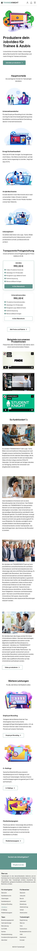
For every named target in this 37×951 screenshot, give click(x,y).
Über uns (22, 923)
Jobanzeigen (4, 898)
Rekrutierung (5, 926)
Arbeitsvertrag (24, 907)
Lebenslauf (23, 901)
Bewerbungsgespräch (7, 920)
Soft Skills (4, 928)
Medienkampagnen (6, 912)
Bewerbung (23, 904)
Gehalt (22, 910)
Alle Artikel (4, 940)
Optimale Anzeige (6, 923)
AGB (21, 934)
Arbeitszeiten (23, 912)
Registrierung (23, 920)
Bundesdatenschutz (25, 931)
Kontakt (22, 940)
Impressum (23, 937)
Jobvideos (4, 907)
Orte (21, 926)
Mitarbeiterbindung (6, 934)
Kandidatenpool (6, 901)
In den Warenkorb (18, 286)
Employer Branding (6, 904)
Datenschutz (23, 928)
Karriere (3, 931)
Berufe (22, 898)
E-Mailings (4, 910)
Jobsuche (22, 895)
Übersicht (4, 892)
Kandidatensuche (6, 895)
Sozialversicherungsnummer (9, 937)
